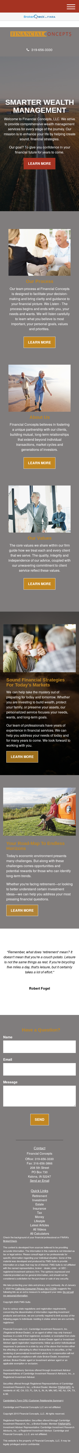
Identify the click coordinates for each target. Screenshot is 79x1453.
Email (7, 1059)
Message (10, 1082)
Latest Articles (39, 1225)
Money (39, 1217)
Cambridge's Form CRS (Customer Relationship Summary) (33, 1400)
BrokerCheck (10, 1240)
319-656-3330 (41, 49)
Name (7, 1037)
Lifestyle (39, 1221)
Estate (39, 1204)
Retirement (39, 1196)
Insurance (39, 1208)
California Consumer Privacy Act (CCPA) (36, 1288)
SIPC (68, 1387)
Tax (39, 1212)
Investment (39, 1200)
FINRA (61, 1387)
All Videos (39, 1229)
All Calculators (39, 1233)
